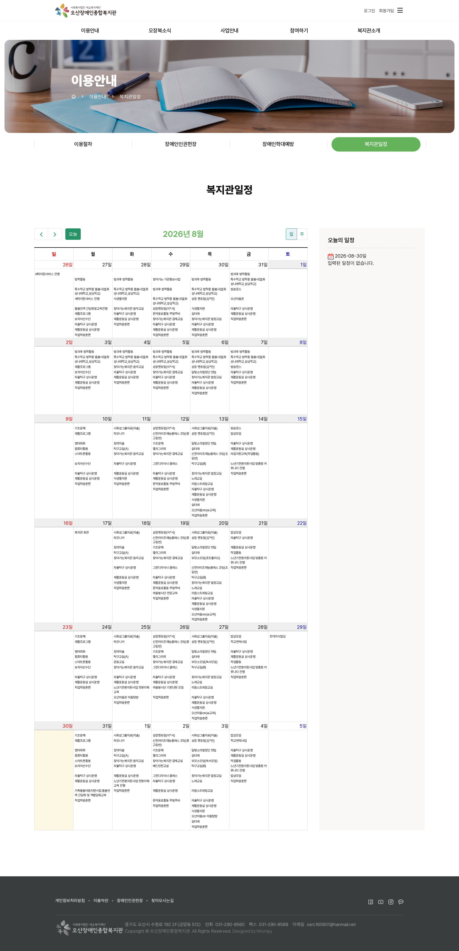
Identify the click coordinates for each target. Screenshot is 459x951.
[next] (55, 234)
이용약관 (101, 900)
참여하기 (299, 30)
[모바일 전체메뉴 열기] (399, 10)
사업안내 (229, 30)
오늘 (73, 234)
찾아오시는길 (162, 900)
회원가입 (386, 10)
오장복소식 (159, 30)
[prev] (41, 234)
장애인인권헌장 (181, 144)
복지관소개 (369, 30)
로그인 (369, 10)
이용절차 (83, 144)
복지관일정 (376, 144)
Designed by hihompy (252, 931)
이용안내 (90, 30)
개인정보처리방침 (70, 900)
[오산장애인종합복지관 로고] (85, 10)
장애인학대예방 (278, 144)
